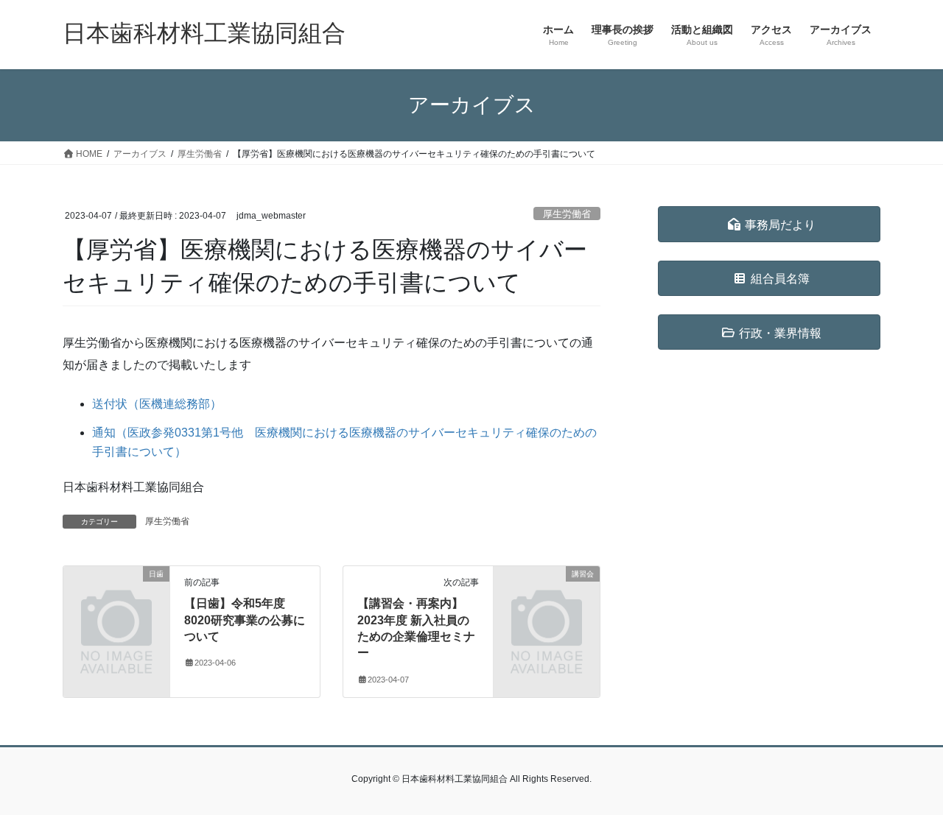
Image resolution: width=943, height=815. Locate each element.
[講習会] (547, 598)
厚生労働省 (567, 213)
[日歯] (116, 598)
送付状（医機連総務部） (157, 404)
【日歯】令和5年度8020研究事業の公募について (244, 620)
